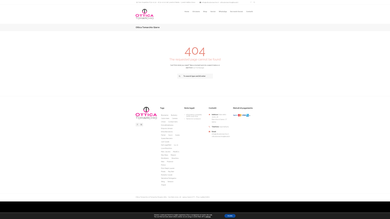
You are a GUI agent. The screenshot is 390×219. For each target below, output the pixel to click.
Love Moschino (166, 148)
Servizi (213, 11)
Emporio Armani (167, 128)
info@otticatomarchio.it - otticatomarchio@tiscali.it (220, 2)
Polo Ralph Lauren (167, 168)
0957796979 (224, 127)
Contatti (249, 11)
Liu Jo (176, 145)
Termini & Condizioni (193, 119)
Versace (170, 181)
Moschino (175, 158)
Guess (177, 135)
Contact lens (172, 122)
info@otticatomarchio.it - (221, 134)
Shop (205, 11)
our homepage (198, 68)
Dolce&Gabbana (167, 125)
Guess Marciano (167, 138)
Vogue (163, 185)
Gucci (170, 135)
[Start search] (179, 76)
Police (163, 165)
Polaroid (170, 162)
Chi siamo (196, 11)
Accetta (230, 216)
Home (187, 11)
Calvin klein (165, 118)
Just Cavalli (165, 142)
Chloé (163, 122)
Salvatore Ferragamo (168, 178)
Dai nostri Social (236, 11)
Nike (162, 162)
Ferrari (163, 135)
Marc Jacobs (165, 152)
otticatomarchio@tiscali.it (221, 136)
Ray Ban (171, 171)
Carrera (174, 118)
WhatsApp (223, 11)
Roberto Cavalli (166, 175)
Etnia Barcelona (167, 132)
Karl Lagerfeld (166, 145)
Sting (163, 181)
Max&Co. (176, 152)
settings (208, 217)
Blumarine (164, 115)
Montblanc (165, 158)
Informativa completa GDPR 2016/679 (194, 115)
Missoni (173, 155)
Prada (163, 171)
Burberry (174, 115)
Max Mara (164, 155)
